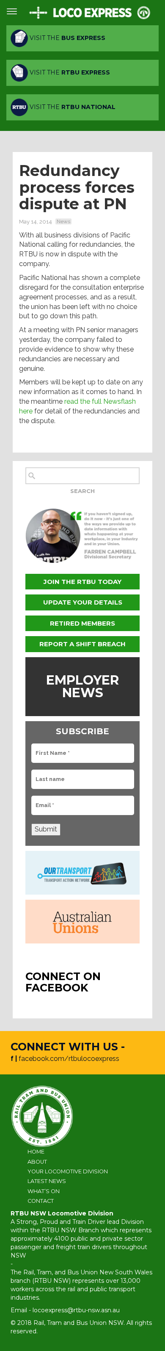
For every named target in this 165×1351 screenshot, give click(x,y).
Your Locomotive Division (68, 1171)
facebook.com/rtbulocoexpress (69, 1059)
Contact (41, 1201)
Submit (46, 829)
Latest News (47, 1181)
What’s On (44, 1191)
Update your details (82, 602)
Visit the (66, 38)
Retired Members (82, 623)
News (63, 221)
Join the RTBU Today (82, 582)
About (37, 1162)
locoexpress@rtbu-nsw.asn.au (76, 1310)
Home (36, 1151)
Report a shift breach (82, 644)
